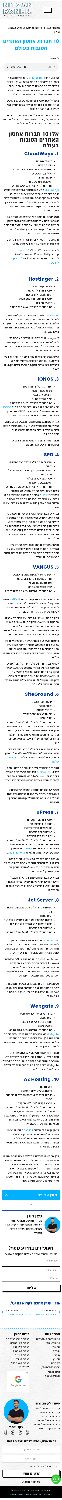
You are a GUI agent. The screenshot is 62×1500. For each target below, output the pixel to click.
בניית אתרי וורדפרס (50, 1416)
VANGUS (15, 599)
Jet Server (52, 940)
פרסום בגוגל (22, 1359)
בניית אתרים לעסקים (49, 1420)
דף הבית (55, 1363)
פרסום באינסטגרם (19, 1343)
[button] (6, 1194)
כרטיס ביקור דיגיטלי (49, 1428)
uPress (28, 848)
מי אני (57, 1355)
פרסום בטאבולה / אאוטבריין (19, 1365)
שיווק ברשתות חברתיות (48, 1339)
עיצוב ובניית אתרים (50, 1412)
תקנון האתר (54, 1371)
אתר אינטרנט (36, 77)
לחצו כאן (25, 250)
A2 (57, 1111)
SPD (44, 494)
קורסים (56, 1351)
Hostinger (53, 315)
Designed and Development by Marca (31, 1490)
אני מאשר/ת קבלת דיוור (43, 1466)
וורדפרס (28, 1130)
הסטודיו (56, 1347)
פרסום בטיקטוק (21, 1351)
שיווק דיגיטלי (53, 1343)
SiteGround (44, 771)
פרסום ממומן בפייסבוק (17, 1339)
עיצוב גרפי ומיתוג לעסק (47, 1408)
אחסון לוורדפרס (16, 852)
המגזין (47, 27)
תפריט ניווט (52, 1334)
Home (56, 27)
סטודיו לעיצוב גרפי (47, 1403)
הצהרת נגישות (52, 1375)
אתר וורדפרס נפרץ (50, 1367)
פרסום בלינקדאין (20, 1347)
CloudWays (52, 189)
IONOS (7, 407)
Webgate (53, 1034)
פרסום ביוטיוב (22, 1355)
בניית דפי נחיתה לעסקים (47, 1424)
